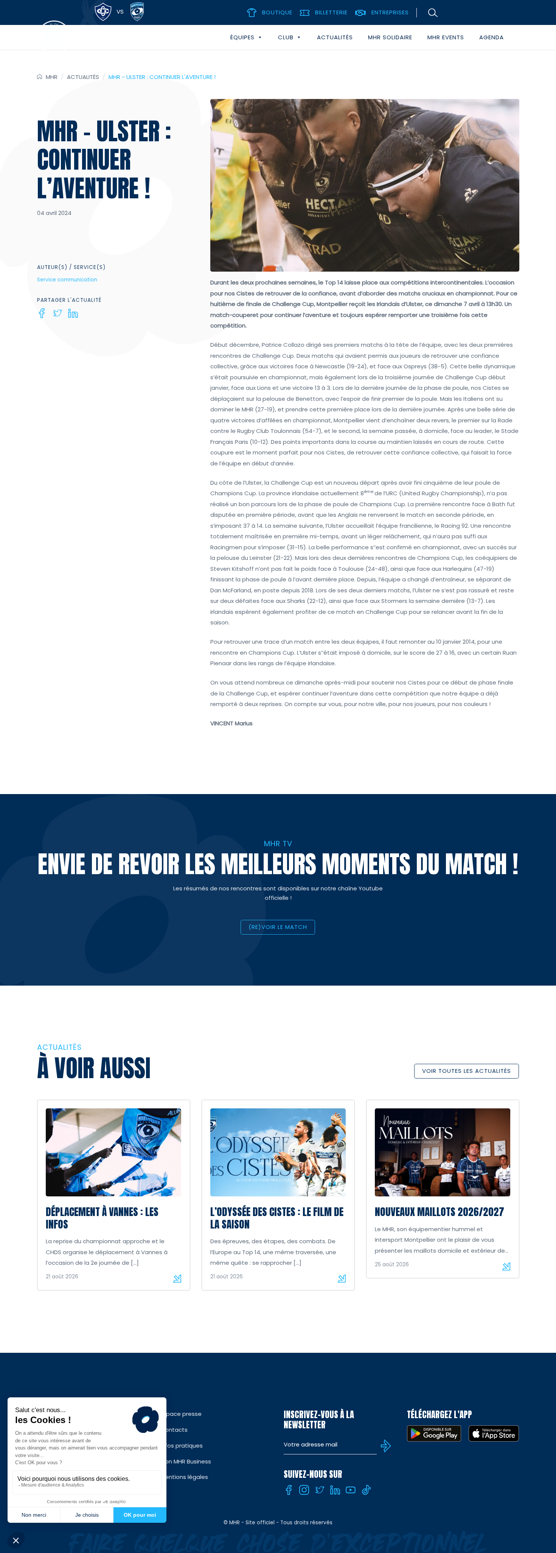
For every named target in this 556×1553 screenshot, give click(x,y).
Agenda (491, 37)
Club (286, 37)
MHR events (445, 37)
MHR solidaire (390, 37)
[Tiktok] (366, 1490)
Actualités (335, 37)
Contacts (174, 1430)
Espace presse (181, 1414)
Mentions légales (184, 1477)
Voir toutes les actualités (466, 1071)
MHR (51, 77)
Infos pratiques (181, 1445)
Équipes (242, 37)
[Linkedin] (73, 313)
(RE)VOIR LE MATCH (277, 927)
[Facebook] (42, 313)
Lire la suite (177, 1278)
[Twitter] (57, 313)
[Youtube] (351, 1490)
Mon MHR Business (185, 1461)
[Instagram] (304, 1490)
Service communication (67, 279)
